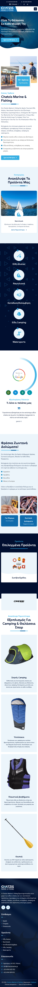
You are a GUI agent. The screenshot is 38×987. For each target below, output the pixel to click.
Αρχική (5, 921)
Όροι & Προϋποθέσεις (25, 984)
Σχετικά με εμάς (10, 40)
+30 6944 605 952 (12, 1)
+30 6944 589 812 (27, 1)
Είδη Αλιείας (7, 939)
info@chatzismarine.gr (11, 966)
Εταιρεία (5, 924)
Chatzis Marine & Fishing (15, 982)
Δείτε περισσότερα (18, 230)
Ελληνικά (14, 4)
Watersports (7, 950)
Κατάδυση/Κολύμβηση (10, 945)
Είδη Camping (7, 947)
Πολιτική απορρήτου (11, 984)
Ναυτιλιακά (19, 221)
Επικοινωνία (7, 926)
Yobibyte (33, 982)
